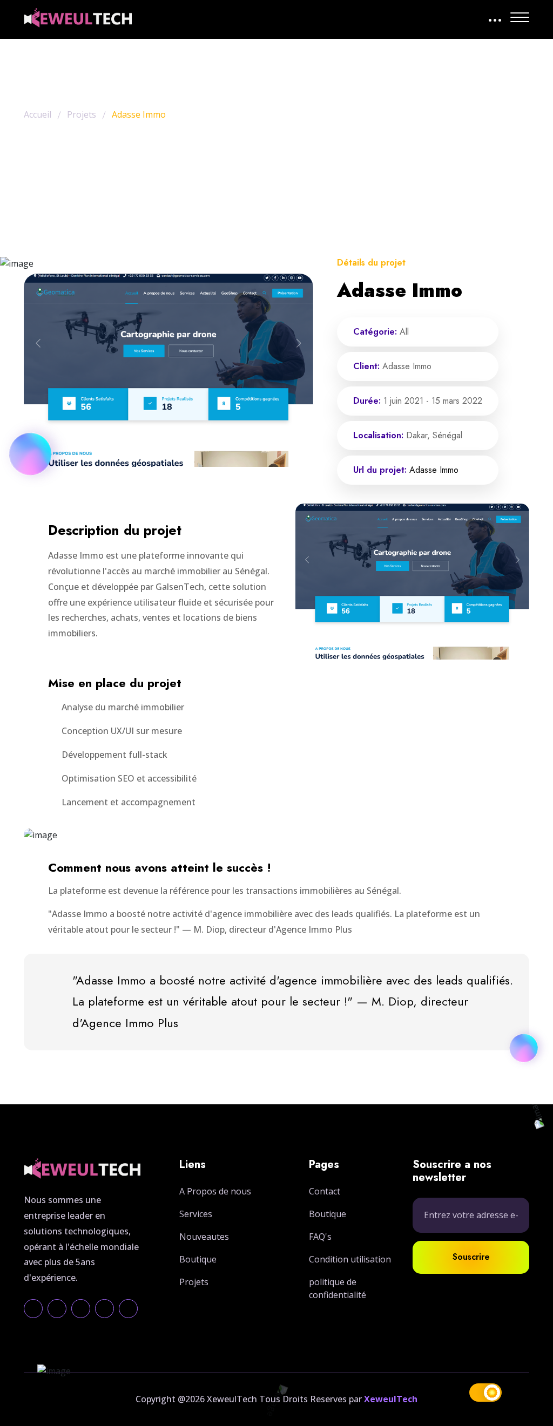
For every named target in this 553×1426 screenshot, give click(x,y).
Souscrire (471, 1257)
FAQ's (320, 1236)
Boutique (198, 1259)
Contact (324, 1191)
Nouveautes (204, 1236)
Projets (81, 114)
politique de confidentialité (337, 1288)
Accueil (37, 114)
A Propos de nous (215, 1191)
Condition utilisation (350, 1259)
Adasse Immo (433, 470)
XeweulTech (390, 1399)
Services (195, 1214)
